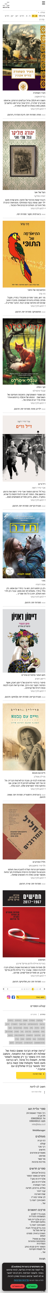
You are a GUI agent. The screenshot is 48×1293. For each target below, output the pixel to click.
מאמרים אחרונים (37, 1153)
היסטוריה (14, 1024)
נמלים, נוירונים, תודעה (35, 1188)
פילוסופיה (29, 1035)
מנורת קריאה (18, 1028)
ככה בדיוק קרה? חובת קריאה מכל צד (35, 1229)
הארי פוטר (22, 1024)
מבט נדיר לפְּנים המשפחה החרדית (37, 1215)
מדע (31, 1028)
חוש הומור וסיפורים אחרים (33, 675)
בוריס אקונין (40, 96)
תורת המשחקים (39, 1043)
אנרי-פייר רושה (38, 488)
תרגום (12, 1043)
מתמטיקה (36, 1031)
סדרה (41, 19)
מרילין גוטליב (39, 777)
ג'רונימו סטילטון (33, 1024)
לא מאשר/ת (17, 1286)
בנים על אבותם (38, 1173)
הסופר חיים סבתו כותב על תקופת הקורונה (35, 1248)
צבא (34, 1039)
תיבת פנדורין (28, 1043)
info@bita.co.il (38, 1124)
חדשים (42, 1150)
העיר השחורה (39, 93)
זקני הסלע (41, 387)
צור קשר (41, 1159)
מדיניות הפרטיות (21, 1280)
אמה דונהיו (40, 584)
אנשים (25, 1020)
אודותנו (42, 1156)
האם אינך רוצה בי (37, 1200)
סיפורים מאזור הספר (36, 1176)
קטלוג (42, 1144)
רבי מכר (41, 1147)
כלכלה (37, 1028)
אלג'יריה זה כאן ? (37, 1179)
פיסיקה (10, 1035)
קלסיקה (28, 1039)
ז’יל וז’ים (41, 484)
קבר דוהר (41, 1191)
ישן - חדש (9, 16)
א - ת (34, 16)
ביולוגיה (10, 1020)
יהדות (7, 1024)
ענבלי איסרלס (39, 391)
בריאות (42, 1024)
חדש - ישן (19, 16)
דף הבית (41, 1140)
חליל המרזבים (39, 862)
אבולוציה (39, 1020)
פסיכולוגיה (41, 1039)
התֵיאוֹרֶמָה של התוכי (36, 290)
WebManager (39, 1130)
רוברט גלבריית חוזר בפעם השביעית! (36, 1220)
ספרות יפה (9, 1031)
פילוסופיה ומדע (19, 1035)
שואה (22, 1039)
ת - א (28, 16)
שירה (17, 1039)
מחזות (26, 1028)
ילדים (42, 1028)
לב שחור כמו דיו (38, 1197)
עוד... (43, 1203)
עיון (43, 1035)
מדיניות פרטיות (38, 1162)
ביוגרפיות (18, 1020)
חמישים (41, 960)
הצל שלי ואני (39, 192)
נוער (22, 1031)
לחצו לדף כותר (37, 109)
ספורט (17, 1031)
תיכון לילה (19, 1043)
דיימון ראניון (40, 679)
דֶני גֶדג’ (42, 294)
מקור (9, 1028)
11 (22, 989)
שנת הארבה (37, 1074)
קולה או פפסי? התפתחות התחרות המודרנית (36, 1241)
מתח (42, 1031)
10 (24, 989)
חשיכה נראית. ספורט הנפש (36, 1234)
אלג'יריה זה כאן (38, 1182)
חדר (43, 581)
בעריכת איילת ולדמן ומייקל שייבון (30, 963)
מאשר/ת (32, 1286)
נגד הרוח (28, 1031)
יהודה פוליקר (39, 196)
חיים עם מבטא (38, 773)
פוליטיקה (37, 1035)
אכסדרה (32, 1020)
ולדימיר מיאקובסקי (37, 866)
